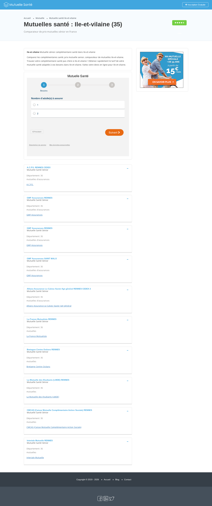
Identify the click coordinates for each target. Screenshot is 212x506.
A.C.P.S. (30, 184)
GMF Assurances (35, 214)
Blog (117, 479)
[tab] (78, 168)
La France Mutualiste (37, 336)
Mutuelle (40, 18)
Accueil (27, 18)
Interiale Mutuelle (35, 457)
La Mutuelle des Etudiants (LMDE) (43, 396)
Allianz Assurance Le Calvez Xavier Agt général (49, 305)
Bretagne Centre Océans (38, 366)
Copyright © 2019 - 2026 (87, 479)
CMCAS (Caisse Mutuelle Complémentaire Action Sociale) (54, 427)
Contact (127, 479)
